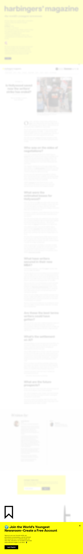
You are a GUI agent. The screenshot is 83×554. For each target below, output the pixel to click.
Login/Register (11, 547)
